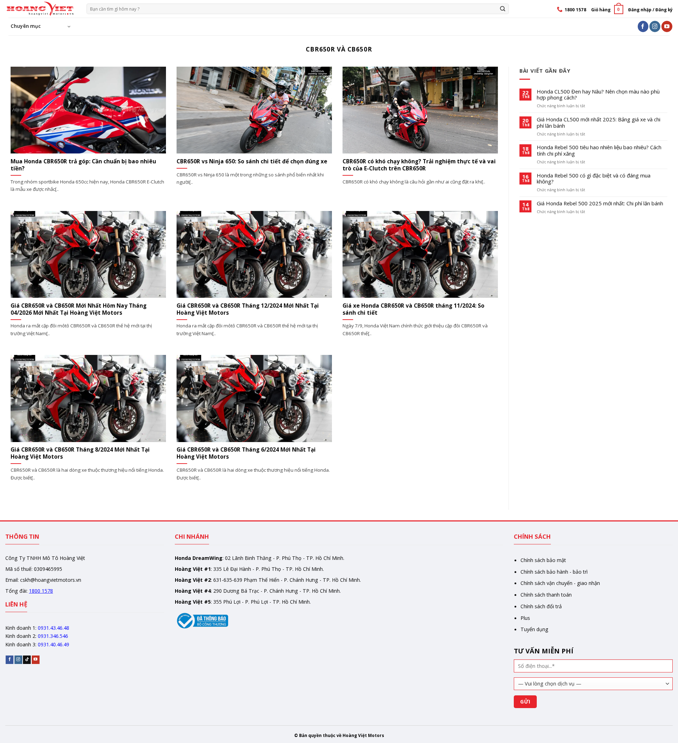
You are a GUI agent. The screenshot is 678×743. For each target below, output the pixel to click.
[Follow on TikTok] (27, 660)
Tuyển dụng (534, 629)
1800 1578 (41, 590)
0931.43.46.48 (53, 627)
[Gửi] (503, 8)
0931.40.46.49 (53, 644)
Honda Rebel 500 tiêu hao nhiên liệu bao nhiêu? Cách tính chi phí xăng (599, 150)
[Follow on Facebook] (643, 26)
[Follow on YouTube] (666, 26)
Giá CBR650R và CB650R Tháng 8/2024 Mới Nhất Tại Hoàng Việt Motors (80, 453)
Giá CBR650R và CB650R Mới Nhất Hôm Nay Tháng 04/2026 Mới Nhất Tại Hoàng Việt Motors (79, 309)
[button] (607, 9)
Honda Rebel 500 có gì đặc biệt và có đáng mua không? (593, 179)
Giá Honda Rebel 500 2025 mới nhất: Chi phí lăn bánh (600, 203)
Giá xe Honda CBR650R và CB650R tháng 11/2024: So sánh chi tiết (413, 309)
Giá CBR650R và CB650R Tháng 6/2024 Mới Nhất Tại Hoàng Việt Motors (246, 453)
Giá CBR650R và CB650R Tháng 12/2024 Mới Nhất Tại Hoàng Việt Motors (248, 309)
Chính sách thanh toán (546, 594)
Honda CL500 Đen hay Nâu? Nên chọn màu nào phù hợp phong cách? (598, 95)
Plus (525, 618)
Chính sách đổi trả (541, 606)
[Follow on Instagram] (654, 26)
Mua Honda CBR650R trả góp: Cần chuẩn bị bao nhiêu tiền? (83, 165)
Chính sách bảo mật (543, 560)
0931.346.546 (53, 636)
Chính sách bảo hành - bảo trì (554, 571)
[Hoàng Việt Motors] (40, 9)
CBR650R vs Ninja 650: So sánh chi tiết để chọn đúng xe (252, 161)
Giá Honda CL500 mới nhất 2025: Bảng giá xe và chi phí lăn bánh (598, 122)
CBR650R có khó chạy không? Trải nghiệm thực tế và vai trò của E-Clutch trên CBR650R (419, 165)
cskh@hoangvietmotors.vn (50, 579)
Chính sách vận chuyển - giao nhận (560, 583)
